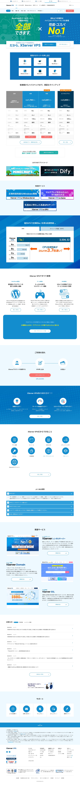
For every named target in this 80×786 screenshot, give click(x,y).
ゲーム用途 (42, 751)
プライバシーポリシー (34, 778)
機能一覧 (17, 10)
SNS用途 (41, 753)
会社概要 (17, 778)
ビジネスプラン (31, 757)
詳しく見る (65, 142)
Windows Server (28, 5)
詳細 (60, 35)
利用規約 (52, 778)
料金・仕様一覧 (31, 753)
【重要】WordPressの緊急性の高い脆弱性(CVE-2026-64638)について (22, 667)
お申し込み (70, 10)
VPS (16, 5)
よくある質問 (69, 751)
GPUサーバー (35, 5)
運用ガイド (69, 757)
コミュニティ (69, 755)
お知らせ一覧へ (40, 674)
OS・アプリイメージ (32, 10)
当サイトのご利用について (44, 778)
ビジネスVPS (21, 5)
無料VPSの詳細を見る (49, 152)
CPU (23, 228)
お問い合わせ (69, 753)
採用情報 (62, 778)
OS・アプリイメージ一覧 (40, 331)
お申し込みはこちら (40, 375)
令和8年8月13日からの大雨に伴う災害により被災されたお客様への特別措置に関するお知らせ (28, 636)
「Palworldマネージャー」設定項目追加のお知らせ (18, 651)
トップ (8, 10)
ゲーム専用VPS (42, 5)
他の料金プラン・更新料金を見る (31, 142)
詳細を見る (58, 553)
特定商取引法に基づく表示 (25, 778)
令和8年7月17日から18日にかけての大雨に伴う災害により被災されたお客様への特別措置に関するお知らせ (31, 629)
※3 (59, 541)
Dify (40, 757)
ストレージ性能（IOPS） (57, 228)
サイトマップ (57, 778)
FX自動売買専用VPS (51, 5)
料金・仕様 (23, 10)
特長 (12, 10)
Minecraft (41, 755)
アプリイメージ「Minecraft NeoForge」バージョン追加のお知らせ (22, 643)
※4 (55, 223)
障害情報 (59, 751)
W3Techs (15, 731)
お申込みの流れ (31, 760)
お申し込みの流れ (40, 378)
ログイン (61, 10)
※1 (11, 409)
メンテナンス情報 (61, 753)
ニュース (14, 627)
